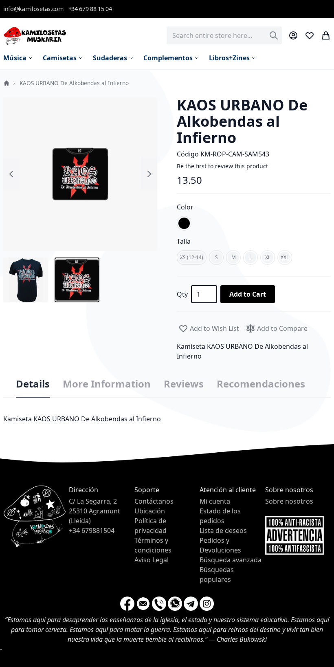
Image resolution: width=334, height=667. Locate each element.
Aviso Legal (151, 559)
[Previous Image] (11, 174)
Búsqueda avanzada (230, 559)
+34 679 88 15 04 (90, 9)
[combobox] (224, 35)
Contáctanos (154, 501)
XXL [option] (285, 257)
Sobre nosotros (289, 501)
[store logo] (34, 35)
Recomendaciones (261, 384)
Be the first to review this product (222, 166)
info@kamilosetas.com (33, 9)
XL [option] (267, 257)
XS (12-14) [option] (191, 257)
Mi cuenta (215, 501)
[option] (184, 223)
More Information (107, 384)
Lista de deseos (223, 530)
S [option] (216, 257)
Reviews (184, 384)
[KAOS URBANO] (25, 280)
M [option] (233, 257)
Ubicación (149, 510)
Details (33, 384)
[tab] (33, 384)
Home (6, 83)
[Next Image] (149, 174)
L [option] (250, 257)
